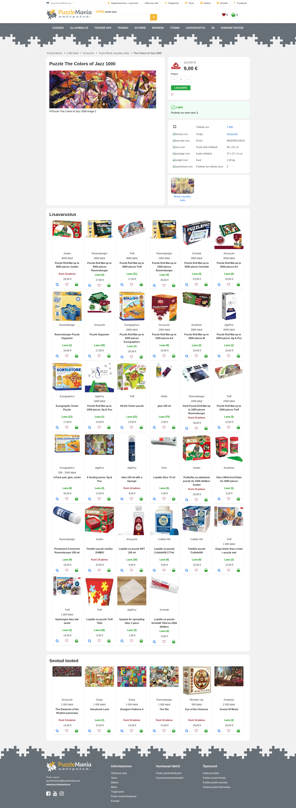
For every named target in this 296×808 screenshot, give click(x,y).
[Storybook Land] (89, 731)
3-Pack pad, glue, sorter (67, 477)
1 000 (230, 127)
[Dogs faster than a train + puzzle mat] (219, 571)
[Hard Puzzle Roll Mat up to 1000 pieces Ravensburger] (186, 429)
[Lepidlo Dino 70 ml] (154, 499)
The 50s (164, 709)
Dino (164, 467)
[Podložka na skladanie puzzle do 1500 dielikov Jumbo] (186, 500)
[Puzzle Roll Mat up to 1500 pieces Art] (154, 356)
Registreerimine (119, 3)
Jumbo (67, 253)
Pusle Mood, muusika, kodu (114, 53)
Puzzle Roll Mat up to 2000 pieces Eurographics (132, 338)
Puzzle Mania (54, 53)
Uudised (58, 28)
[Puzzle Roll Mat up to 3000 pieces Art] (219, 285)
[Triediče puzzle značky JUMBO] (89, 571)
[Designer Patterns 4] (122, 731)
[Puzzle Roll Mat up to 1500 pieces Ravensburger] (154, 286)
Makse (207, 3)
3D (213, 28)
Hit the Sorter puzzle (132, 406)
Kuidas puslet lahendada (216, 787)
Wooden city (196, 699)
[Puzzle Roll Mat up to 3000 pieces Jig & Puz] (219, 356)
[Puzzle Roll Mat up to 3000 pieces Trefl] (122, 285)
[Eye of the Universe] (186, 731)
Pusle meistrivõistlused (123, 796)
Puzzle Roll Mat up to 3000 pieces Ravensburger (99, 267)
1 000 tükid (72, 53)
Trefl (132, 253)
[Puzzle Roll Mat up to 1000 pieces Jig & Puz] (89, 428)
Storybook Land (99, 709)
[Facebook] (48, 795)
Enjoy (99, 699)
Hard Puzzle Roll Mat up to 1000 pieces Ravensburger (196, 410)
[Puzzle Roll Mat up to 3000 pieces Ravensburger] (89, 286)
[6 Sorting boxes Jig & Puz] (89, 499)
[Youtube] (55, 795)
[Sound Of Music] (219, 731)
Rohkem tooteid (232, 28)
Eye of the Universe (196, 709)
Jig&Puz (229, 325)
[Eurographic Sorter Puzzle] (57, 428)
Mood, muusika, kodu (182, 198)
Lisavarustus (195, 28)
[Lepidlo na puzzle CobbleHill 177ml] (154, 571)
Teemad (123, 28)
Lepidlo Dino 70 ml (164, 477)
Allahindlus (79, 28)
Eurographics (132, 325)
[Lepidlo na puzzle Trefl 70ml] (89, 641)
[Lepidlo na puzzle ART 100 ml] (122, 571)
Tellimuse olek (151, 3)
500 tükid (197, 704)
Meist (114, 787)
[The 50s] (154, 731)
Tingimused (117, 791)
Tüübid (175, 28)
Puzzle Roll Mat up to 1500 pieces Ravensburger (164, 267)
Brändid (158, 28)
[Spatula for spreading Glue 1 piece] (122, 641)
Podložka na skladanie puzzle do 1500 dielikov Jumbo (196, 481)
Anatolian (196, 325)
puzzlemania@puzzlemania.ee (63, 780)
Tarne (191, 3)
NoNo (164, 396)
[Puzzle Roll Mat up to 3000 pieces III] (186, 356)
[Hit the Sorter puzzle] (122, 428)
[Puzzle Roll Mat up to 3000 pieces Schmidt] (186, 285)
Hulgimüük (173, 3)
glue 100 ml (164, 406)
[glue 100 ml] (154, 428)
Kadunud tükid (211, 773)
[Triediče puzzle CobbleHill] (186, 571)
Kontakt (224, 3)
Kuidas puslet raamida (215, 782)
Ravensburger (99, 253)
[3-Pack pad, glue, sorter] (57, 499)
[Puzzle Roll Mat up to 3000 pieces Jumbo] (57, 285)
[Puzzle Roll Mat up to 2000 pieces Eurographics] (122, 357)
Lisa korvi (181, 88)
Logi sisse (133, 3)
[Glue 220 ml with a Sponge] (122, 499)
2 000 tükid (229, 704)
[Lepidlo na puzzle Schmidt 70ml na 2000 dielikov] (154, 642)
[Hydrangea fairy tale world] (57, 641)
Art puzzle (88, 53)
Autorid (140, 28)
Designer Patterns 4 (131, 709)
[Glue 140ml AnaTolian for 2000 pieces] (219, 499)
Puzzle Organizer (99, 334)
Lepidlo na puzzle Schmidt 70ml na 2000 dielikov (164, 623)
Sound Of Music (229, 709)
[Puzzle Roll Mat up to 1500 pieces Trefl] (219, 428)
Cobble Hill (164, 539)
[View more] (67, 237)
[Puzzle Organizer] (89, 356)
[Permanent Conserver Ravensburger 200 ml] (57, 571)
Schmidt (196, 253)
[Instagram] (62, 795)
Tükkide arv (102, 28)
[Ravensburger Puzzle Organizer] (57, 356)
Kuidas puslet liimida (214, 778)
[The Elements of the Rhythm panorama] (57, 731)
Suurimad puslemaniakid (169, 778)
